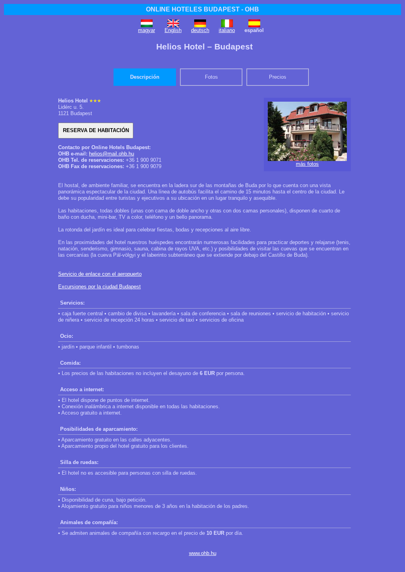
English (173, 30)
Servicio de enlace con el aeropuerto (100, 274)
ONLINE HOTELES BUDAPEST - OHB (202, 9)
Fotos (211, 77)
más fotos (307, 164)
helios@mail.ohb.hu (111, 154)
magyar (146, 30)
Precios (277, 77)
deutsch (200, 30)
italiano (227, 30)
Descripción (144, 77)
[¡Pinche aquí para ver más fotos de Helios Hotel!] (307, 159)
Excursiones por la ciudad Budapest (99, 287)
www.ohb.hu (202, 553)
